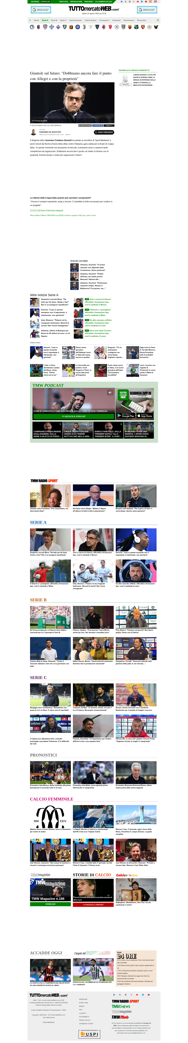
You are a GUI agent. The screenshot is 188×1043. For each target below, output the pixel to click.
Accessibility (84, 1016)
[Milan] (103, 27)
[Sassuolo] (136, 27)
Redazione (83, 999)
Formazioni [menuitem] (104, 20)
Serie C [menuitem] (63, 20)
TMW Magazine (76, 1)
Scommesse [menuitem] (129, 20)
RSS (80, 1010)
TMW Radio (63, 1)
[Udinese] (149, 27)
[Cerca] (158, 20)
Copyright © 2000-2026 (39, 1015)
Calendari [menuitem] (116, 20)
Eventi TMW (83, 1003)
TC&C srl (40, 1000)
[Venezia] (156, 27)
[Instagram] (133, 2)
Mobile (81, 1006)
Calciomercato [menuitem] (75, 20)
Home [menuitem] (36, 20)
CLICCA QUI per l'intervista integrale (46, 210)
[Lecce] (97, 27)
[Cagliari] (45, 27)
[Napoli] (116, 27)
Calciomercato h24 (103, 1)
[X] (126, 2)
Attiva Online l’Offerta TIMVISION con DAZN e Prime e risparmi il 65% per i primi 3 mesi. (63, 215)
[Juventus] (84, 27)
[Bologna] (38, 27)
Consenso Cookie (86, 1024)
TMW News (88, 1)
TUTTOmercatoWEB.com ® (56, 1015)
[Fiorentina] (58, 27)
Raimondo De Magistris (50, 132)
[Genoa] (71, 27)
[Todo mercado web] (150, 1)
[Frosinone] (64, 27)
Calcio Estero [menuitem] (91, 20)
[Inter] (77, 27)
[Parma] (123, 27)
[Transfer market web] (155, 1)
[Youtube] (138, 2)
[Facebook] (121, 2)
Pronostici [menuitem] (141, 20)
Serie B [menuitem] (54, 20)
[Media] (146, 2)
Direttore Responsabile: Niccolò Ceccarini (49, 1005)
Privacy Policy (85, 1020)
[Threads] (130, 2)
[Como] (51, 27)
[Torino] (143, 27)
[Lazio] (90, 27)
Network (35, 1)
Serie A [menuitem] (45, 20)
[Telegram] (142, 2)
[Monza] (110, 27)
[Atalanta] (32, 27)
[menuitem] (30, 20)
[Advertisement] (138, 171)
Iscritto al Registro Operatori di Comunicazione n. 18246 (48, 1010)
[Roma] (129, 27)
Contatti (82, 1013)
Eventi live (45, 1)
